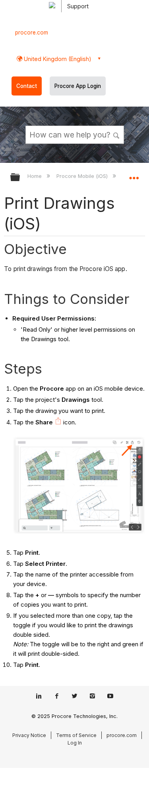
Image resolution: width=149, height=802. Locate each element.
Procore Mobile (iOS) (82, 176)
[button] (116, 134)
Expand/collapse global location (134, 174)
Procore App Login (77, 86)
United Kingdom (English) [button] (56, 58)
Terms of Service (76, 735)
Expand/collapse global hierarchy (20, 177)
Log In (75, 743)
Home (35, 176)
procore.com (31, 32)
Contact (26, 86)
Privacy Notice (29, 735)
